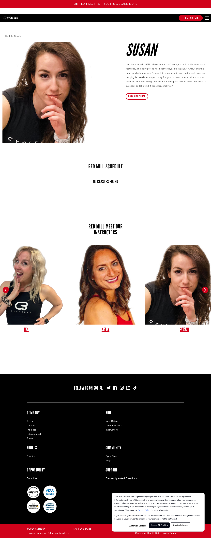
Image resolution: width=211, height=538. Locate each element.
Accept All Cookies (159, 525)
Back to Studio (13, 36)
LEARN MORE (128, 4)
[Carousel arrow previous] (6, 290)
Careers (31, 425)
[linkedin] (128, 388)
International (34, 434)
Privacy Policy (144, 510)
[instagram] (122, 388)
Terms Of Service (81, 528)
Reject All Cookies (180, 525)
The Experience (114, 425)
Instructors (112, 429)
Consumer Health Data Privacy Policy (155, 533)
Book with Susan (137, 96)
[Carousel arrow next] (205, 290)
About (30, 421)
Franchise (32, 478)
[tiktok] (135, 388)
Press (30, 438)
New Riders (112, 421)
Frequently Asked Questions (121, 478)
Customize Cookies (137, 525)
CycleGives (111, 456)
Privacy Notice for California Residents (48, 533)
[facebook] (115, 388)
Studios (31, 456)
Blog (108, 460)
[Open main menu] (207, 18)
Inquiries (31, 429)
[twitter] (109, 388)
